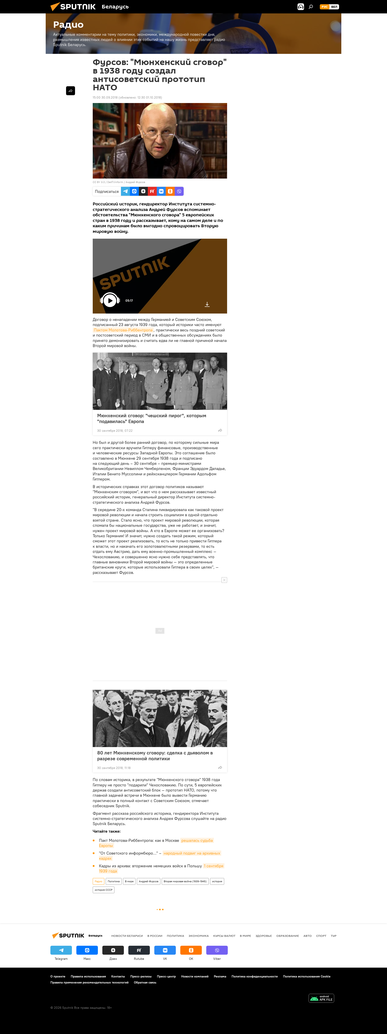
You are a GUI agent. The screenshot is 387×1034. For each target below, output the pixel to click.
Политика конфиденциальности (255, 976)
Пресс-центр (166, 976)
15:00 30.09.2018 (105, 97)
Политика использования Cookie (307, 976)
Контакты (118, 976)
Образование (287, 936)
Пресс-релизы (141, 976)
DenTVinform (115, 182)
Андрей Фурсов (135, 182)
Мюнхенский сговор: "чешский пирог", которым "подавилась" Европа (151, 418)
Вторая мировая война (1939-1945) (185, 881)
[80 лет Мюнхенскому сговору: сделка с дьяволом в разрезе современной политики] (160, 718)
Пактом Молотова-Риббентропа (123, 330)
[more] (220, 430)
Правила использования (88, 976)
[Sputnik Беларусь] (75, 12)
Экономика (199, 936)
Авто (307, 936)
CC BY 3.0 (99, 182)
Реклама (220, 976)
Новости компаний (195, 976)
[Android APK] (321, 999)
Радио (98, 881)
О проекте (57, 976)
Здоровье (264, 936)
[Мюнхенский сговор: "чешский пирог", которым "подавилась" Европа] (160, 381)
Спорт (321, 936)
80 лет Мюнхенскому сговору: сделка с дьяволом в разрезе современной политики (155, 755)
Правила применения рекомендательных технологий (89, 982)
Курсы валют (224, 936)
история (217, 881)
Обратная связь (145, 982)
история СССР (103, 889)
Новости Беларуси (127, 936)
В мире (129, 881)
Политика (114, 881)
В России (154, 936)
